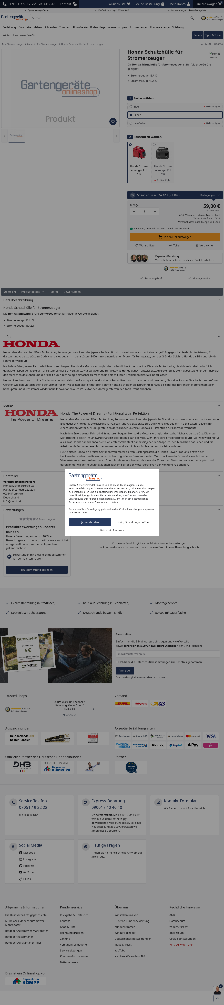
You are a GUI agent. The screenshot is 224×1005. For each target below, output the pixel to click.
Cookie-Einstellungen (131, 509)
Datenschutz (106, 530)
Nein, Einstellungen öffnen (134, 522)
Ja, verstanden (90, 522)
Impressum (118, 530)
